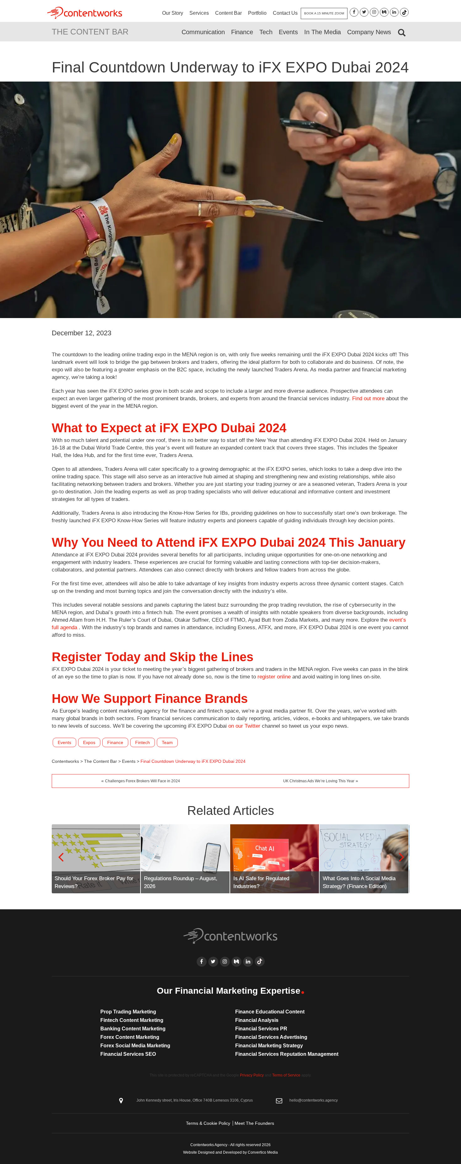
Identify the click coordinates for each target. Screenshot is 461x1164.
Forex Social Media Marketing (135, 1045)
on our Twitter (244, 726)
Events (288, 32)
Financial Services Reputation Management (286, 1054)
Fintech (142, 742)
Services (199, 13)
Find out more (368, 398)
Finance (242, 32)
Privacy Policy (252, 1075)
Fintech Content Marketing (131, 1020)
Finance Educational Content (270, 1011)
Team (167, 742)
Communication (203, 32)
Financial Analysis (256, 1020)
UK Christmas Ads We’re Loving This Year (318, 781)
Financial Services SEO (128, 1054)
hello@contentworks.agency (313, 1100)
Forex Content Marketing (129, 1037)
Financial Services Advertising (271, 1037)
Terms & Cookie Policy (208, 1123)
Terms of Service (286, 1075)
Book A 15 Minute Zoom (324, 13)
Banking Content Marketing (133, 1028)
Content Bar (228, 13)
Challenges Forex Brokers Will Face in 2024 (142, 781)
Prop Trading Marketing (128, 1011)
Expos (89, 742)
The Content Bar (90, 31)
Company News (369, 32)
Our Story (172, 13)
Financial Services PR (261, 1028)
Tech (266, 32)
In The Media (322, 32)
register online (274, 677)
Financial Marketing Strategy (269, 1045)
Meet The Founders (254, 1123)
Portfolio (257, 13)
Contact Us (285, 13)
